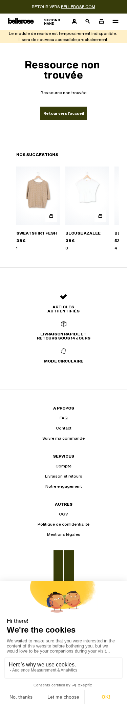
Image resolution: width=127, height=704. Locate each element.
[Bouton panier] (101, 22)
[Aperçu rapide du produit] (51, 216)
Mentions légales (63, 534)
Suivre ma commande (63, 438)
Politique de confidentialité (63, 524)
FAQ (64, 418)
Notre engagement (63, 486)
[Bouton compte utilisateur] (74, 22)
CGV (63, 514)
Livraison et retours (63, 476)
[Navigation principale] (113, 22)
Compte (63, 466)
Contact (63, 428)
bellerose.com (78, 6)
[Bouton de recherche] (87, 22)
